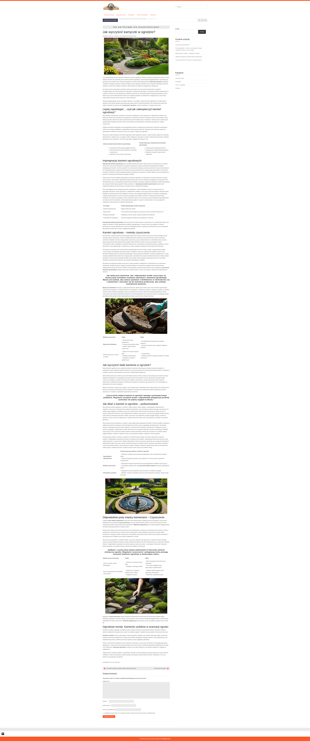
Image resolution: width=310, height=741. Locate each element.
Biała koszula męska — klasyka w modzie (187, 53)
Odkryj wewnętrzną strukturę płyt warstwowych (189, 56)
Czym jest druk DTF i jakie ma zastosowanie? (189, 60)
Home (115, 27)
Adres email (107, 705)
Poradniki (131, 15)
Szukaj (177, 29)
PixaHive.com (166, 738)
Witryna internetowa (109, 709)
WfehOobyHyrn (131, 36)
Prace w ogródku (142, 15)
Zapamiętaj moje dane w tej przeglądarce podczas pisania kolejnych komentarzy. (129, 713)
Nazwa (105, 701)
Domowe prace (121, 15)
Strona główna (109, 15)
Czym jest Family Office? (183, 45)
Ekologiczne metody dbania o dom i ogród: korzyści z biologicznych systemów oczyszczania (149, 20)
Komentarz (106, 681)
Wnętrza (153, 15)
